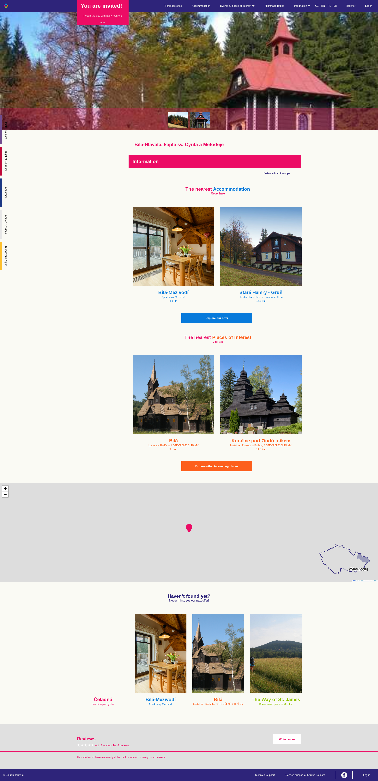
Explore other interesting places (216, 466)
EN (323, 5)
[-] (178, 120)
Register (350, 5)
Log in (368, 5)
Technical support (265, 775)
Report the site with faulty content (102, 15)
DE (335, 5)
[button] (189, 528)
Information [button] (301, 5)
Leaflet (357, 581)
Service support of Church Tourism (305, 775)
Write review (287, 739)
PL (329, 5)
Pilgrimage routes (274, 5)
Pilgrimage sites (173, 5)
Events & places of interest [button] (236, 5)
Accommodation (201, 5)
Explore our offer (217, 318)
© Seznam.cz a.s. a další (369, 581)
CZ (317, 5)
